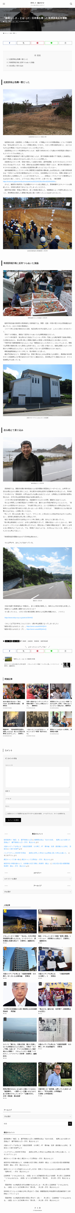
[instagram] (40, 1208)
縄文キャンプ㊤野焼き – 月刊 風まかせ (36, 859)
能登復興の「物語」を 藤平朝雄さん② (18, 840)
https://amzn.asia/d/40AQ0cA (36, 626)
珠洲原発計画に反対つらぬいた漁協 (21, 62)
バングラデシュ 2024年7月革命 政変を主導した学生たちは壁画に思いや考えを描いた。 (36, 853)
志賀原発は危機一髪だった (18, 59)
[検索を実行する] (70, 1124)
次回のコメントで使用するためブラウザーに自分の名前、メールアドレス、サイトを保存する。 (36, 813)
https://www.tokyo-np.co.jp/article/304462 (18, 618)
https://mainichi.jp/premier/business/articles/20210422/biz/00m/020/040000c (29, 181)
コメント (9, 765)
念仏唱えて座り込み (16, 66)
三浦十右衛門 (14, 849)
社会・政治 (15, 21)
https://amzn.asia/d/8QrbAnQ (36, 629)
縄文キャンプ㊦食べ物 (11, 859)
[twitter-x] (37, 1208)
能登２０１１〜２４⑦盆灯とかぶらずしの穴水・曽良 (22, 1169)
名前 (7, 791)
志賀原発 (30, 641)
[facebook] (35, 1208)
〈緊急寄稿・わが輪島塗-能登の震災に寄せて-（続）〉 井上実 (26, 1198)
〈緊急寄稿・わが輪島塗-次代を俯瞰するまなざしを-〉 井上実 (25, 1185)
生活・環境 (8, 21)
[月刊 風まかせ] (37, 4)
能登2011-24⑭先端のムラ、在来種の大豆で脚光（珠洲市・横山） (27, 863)
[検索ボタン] (71, 4)
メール (8, 798)
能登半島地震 (44, 641)
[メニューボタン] (4, 4)
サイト (7, 806)
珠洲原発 (36, 641)
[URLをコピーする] (65, 43)
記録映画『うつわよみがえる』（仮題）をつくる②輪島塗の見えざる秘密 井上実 (33, 1176)
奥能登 (24, 641)
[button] (9, 43)
